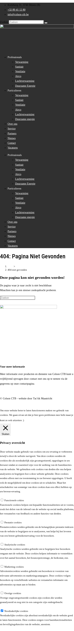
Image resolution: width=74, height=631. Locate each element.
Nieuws (12, 138)
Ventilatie (20, 71)
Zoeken (4, 22)
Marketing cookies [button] (9, 562)
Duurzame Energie (25, 85)
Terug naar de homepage (13, 302)
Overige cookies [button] (8, 588)
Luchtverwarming (24, 80)
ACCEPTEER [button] (61, 420)
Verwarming (21, 62)
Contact (12, 143)
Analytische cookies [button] (10, 540)
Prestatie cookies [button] (8, 518)
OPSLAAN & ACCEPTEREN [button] (15, 628)
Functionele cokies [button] (10, 496)
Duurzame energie (25, 119)
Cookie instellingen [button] (38, 420)
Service (12, 128)
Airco (18, 76)
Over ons (12, 123)
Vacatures (13, 147)
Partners (12, 133)
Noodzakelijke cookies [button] (12, 606)
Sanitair (19, 66)
